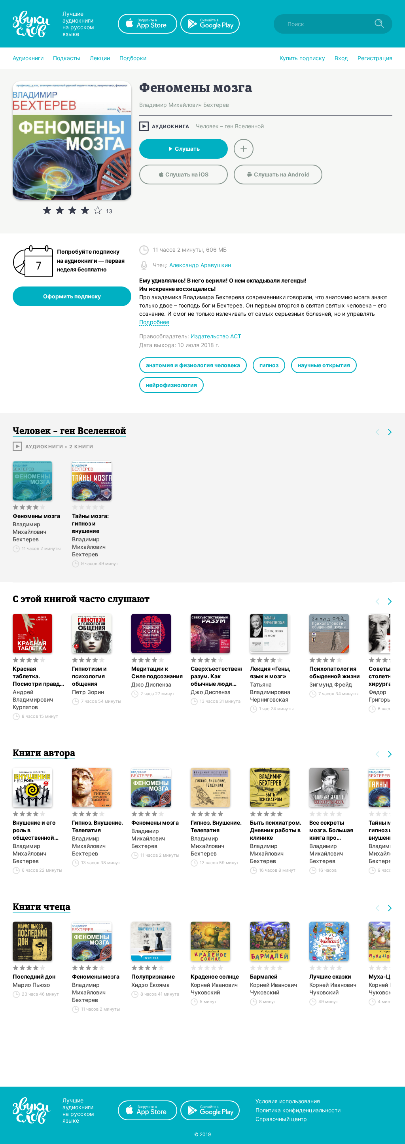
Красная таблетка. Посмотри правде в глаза (38, 676)
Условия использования (287, 1101)
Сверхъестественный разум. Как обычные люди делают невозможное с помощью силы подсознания (216, 676)
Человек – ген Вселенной (230, 126)
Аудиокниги (28, 58)
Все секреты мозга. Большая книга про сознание (331, 830)
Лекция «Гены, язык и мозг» (270, 672)
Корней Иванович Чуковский (214, 988)
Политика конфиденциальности (298, 1110)
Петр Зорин (88, 692)
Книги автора (44, 754)
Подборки (132, 58)
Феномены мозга (36, 515)
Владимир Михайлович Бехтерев (29, 532)
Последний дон (34, 976)
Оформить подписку (72, 296)
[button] (28, 58)
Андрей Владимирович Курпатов (33, 699)
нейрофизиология (171, 384)
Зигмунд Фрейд (330, 684)
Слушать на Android (282, 174)
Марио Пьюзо (31, 984)
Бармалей (264, 976)
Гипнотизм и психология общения (89, 676)
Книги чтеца (41, 908)
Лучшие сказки (330, 976)
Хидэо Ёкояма (150, 984)
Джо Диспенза (151, 684)
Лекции (100, 58)
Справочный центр (281, 1119)
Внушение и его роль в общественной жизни (34, 830)
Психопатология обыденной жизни (334, 672)
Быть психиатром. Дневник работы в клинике (275, 830)
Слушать (187, 148)
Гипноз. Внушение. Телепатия (97, 826)
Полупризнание (153, 976)
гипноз (268, 365)
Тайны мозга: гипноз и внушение (90, 523)
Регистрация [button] (375, 58)
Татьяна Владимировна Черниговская (270, 692)
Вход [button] (341, 58)
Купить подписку (302, 58)
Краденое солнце (215, 976)
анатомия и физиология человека (193, 365)
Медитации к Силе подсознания (157, 672)
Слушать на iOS (186, 174)
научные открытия (324, 365)
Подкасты (66, 58)
